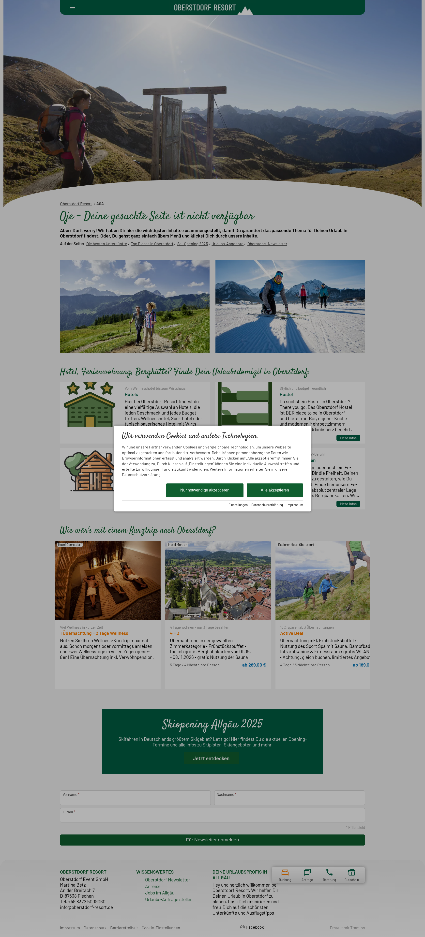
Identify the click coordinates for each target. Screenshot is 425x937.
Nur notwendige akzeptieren (204, 490)
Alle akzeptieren (275, 490)
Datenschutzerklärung (267, 505)
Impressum (295, 505)
